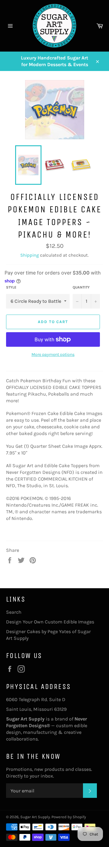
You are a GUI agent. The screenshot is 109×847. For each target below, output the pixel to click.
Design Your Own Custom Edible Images (50, 622)
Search (13, 612)
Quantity (81, 287)
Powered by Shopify (68, 817)
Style (11, 287)
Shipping (29, 255)
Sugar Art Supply (35, 817)
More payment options (52, 354)
